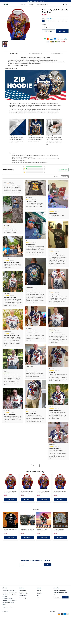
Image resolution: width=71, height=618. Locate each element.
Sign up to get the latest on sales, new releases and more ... (60, 592)
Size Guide (49, 18)
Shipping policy (23, 595)
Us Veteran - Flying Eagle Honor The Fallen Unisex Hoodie (10, 492)
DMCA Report (52, 611)
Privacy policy (23, 590)
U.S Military (23, 4)
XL (51, 20)
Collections (31, 4)
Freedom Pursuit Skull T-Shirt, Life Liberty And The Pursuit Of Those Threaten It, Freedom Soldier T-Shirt (27, 530)
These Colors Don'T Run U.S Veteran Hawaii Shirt (42, 530)
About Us (39, 590)
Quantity (44, 24)
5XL (65, 20)
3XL (58, 20)
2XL (55, 20)
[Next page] (69, 488)
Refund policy (23, 598)
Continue (48, 565)
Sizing (38, 598)
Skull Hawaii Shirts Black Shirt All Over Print (10, 530)
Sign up (65, 597)
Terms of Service (23, 593)
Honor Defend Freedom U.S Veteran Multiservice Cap (59, 530)
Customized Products (42, 4)
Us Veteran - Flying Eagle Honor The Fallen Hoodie (60, 492)
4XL (62, 20)
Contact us (39, 593)
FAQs (38, 595)
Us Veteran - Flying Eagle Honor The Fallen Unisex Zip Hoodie (27, 492)
